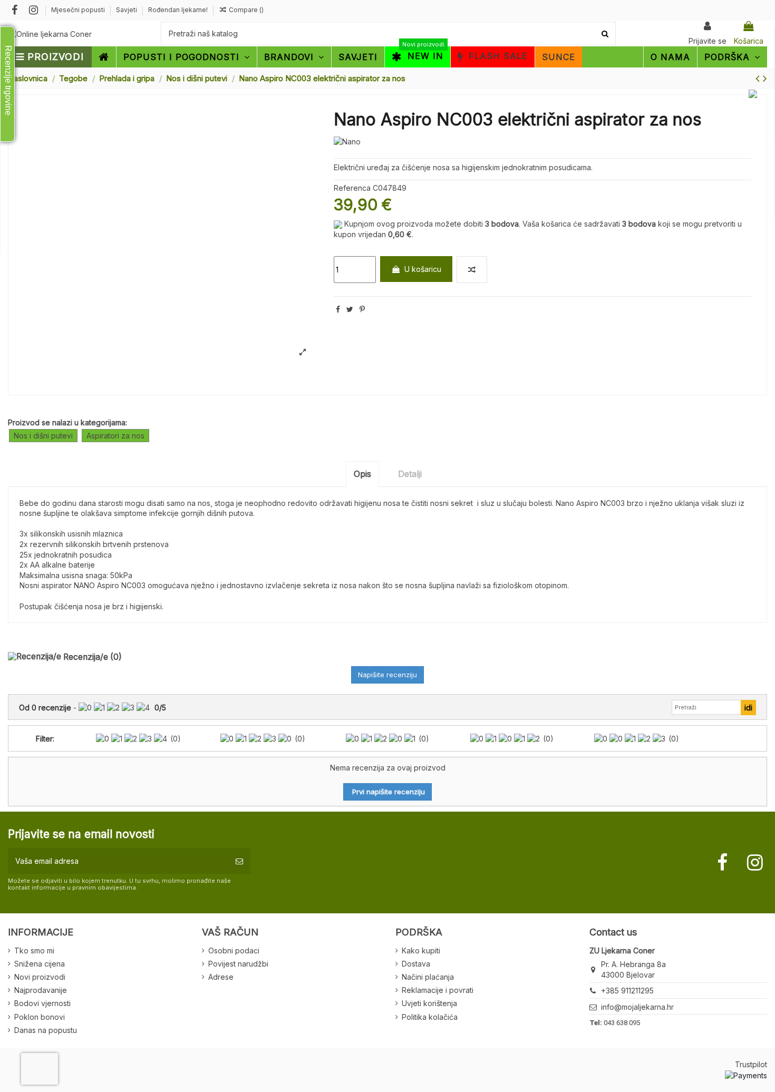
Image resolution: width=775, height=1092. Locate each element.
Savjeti (127, 10)
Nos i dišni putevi (43, 435)
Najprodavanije (40, 990)
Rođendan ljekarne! (178, 10)
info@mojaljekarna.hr (637, 1006)
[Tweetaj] (349, 309)
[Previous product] (759, 78)
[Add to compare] (472, 269)
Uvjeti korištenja (429, 1003)
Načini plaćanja (428, 976)
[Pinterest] (362, 309)
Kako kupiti (421, 950)
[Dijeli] (338, 309)
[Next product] (765, 78)
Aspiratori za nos (115, 435)
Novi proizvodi (39, 976)
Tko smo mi (34, 950)
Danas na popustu (45, 1030)
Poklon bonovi (39, 1016)
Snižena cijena (39, 963)
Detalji (410, 474)
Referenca (352, 187)
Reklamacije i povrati (437, 990)
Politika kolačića (430, 1016)
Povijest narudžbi (238, 963)
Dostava (416, 963)
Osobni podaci (233, 950)
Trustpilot (751, 1064)
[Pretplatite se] (239, 861)
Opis (362, 474)
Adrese (221, 976)
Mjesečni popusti (78, 10)
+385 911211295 (627, 990)
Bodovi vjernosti (42, 1003)
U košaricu (422, 269)
